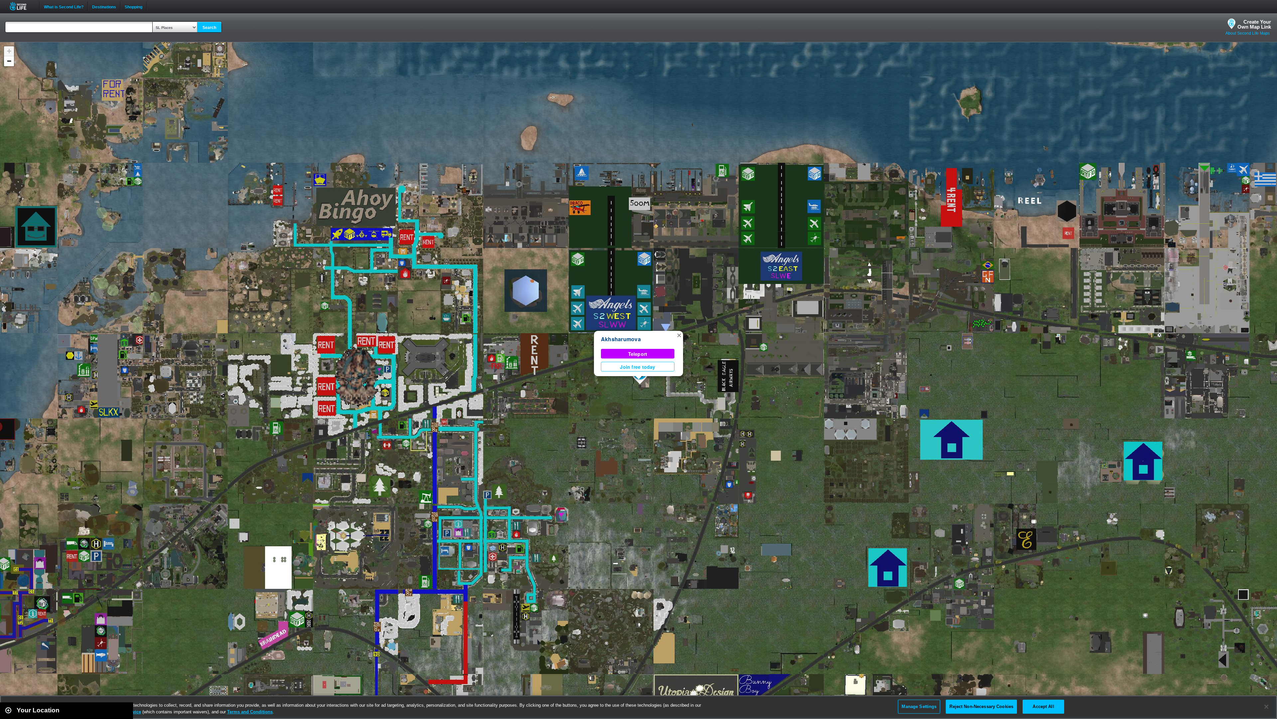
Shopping (133, 6)
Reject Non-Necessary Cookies (981, 706)
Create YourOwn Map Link (1254, 24)
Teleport (637, 354)
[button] (679, 335)
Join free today (637, 366)
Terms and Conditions (250, 711)
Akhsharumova (621, 339)
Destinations (104, 6)
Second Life (21, 6)
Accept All (1043, 706)
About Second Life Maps (1247, 33)
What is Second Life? (63, 6)
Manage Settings (919, 706)
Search (209, 27)
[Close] (1266, 706)
